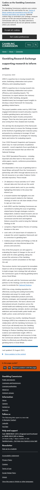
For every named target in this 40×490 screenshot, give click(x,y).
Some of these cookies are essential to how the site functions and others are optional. (18, 12)
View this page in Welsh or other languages (17, 481)
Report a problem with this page (24, 368)
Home (4, 52)
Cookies (5, 464)
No (9, 368)
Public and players (8, 380)
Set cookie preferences (19, 37)
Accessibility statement (10, 456)
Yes (5, 368)
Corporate (19, 52)
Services (5, 410)
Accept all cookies (12, 30)
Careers (5, 404)
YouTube (5, 427)
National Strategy (25, 285)
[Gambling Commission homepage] (10, 46)
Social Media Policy (9, 473)
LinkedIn (5, 423)
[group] (20, 354)
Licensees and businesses (11, 383)
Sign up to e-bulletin (9, 449)
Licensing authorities (9, 386)
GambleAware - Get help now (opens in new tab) (19, 441)
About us (5, 390)
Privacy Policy (7, 460)
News (11, 52)
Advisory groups (8, 393)
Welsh (4, 477)
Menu (29, 45)
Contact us (6, 407)
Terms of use (6, 469)
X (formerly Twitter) (9, 420)
